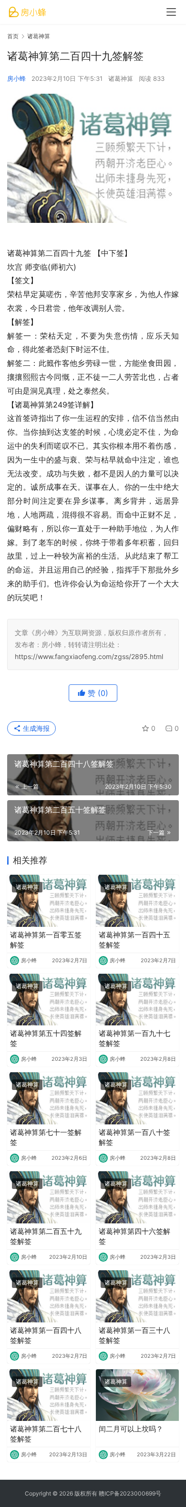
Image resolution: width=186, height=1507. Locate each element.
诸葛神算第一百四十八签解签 (46, 1335)
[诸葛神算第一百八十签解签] (137, 1098)
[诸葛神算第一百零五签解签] (48, 901)
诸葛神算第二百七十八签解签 (46, 1433)
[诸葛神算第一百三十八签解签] (137, 1296)
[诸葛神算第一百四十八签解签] (48, 1296)
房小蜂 (16, 78)
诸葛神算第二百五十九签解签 (46, 1236)
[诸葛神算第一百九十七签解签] (137, 1000)
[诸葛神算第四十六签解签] (137, 1197)
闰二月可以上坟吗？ (131, 1428)
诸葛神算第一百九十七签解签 (134, 1038)
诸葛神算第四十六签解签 (134, 1236)
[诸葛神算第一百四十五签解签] (137, 901)
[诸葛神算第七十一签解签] (48, 1098)
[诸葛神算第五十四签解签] (48, 1000)
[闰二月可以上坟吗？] (137, 1395)
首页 (13, 36)
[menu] (171, 12)
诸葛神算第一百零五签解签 (46, 939)
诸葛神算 (120, 78)
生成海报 (35, 728)
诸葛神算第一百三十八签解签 (134, 1335)
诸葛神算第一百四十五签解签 (134, 939)
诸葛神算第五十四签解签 (46, 1038)
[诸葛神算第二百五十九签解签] (48, 1197)
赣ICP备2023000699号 (130, 1493)
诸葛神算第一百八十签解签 (134, 1137)
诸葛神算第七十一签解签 (46, 1137)
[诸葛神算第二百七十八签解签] (48, 1395)
